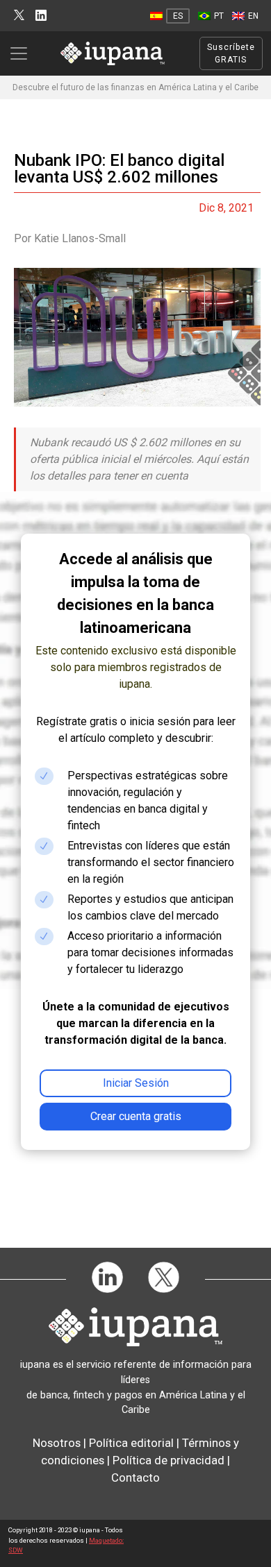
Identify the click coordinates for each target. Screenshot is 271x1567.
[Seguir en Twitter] (19, 15)
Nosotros (57, 1443)
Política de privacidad (168, 1460)
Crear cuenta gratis (135, 1116)
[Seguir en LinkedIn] (41, 15)
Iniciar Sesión (136, 1083)
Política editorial (131, 1443)
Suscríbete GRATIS (231, 53)
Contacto (135, 1477)
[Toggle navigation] (23, 53)
